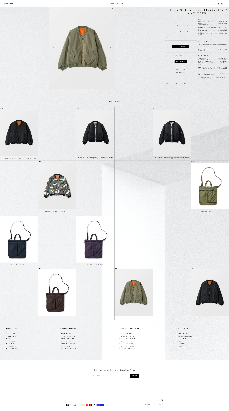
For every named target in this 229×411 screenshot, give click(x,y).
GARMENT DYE (12, 351)
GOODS (180, 346)
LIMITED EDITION (12, 336)
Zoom (113, 8)
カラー (167, 25)
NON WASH (11, 343)
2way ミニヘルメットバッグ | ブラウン (57, 317)
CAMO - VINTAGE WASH (68, 343)
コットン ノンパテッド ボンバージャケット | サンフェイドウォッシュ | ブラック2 (19, 158)
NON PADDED (11, 341)
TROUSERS (181, 343)
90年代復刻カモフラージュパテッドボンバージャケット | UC (57, 211)
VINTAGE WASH (12, 346)
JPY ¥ (68, 400)
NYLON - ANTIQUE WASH (68, 338)
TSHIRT (180, 341)
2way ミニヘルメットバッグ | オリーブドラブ (210, 211)
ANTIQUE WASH (12, 348)
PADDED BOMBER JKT (184, 333)
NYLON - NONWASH (66, 333)
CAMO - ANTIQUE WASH (68, 346)
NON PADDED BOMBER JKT (185, 336)
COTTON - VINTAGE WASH (68, 348)
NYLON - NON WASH (126, 333)
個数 (167, 37)
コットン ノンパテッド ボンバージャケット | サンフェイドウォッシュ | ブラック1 (209, 317)
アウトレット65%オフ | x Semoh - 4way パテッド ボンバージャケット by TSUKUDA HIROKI (171, 158)
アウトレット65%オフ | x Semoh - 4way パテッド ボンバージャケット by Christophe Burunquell (95, 158)
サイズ (167, 31)
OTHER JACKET (182, 338)
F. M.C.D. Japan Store (151, 404)
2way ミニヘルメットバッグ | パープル (95, 264)
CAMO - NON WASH (66, 341)
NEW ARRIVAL (12, 333)
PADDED (10, 338)
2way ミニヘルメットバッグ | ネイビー (19, 264)
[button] (111, 47)
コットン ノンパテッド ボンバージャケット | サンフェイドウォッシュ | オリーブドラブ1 (133, 317)
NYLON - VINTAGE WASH (68, 336)
